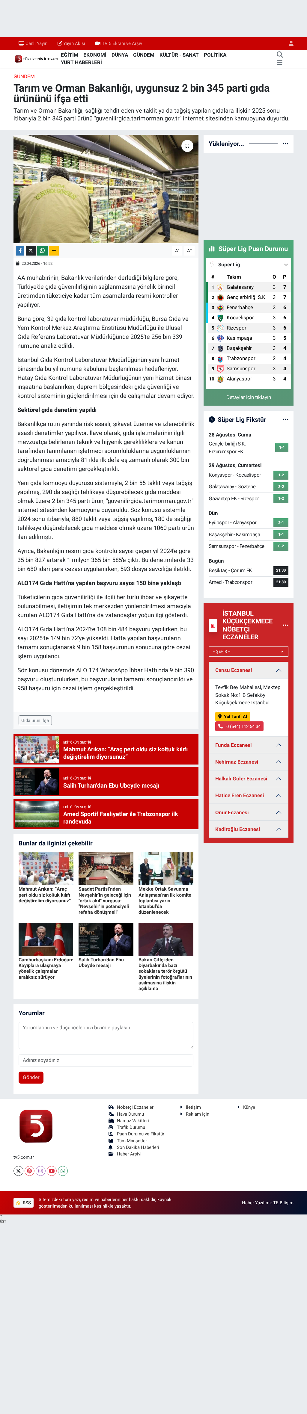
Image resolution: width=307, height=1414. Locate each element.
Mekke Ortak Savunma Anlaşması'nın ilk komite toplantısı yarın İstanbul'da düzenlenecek (165, 900)
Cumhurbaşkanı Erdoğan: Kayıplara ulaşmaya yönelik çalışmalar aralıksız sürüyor (46, 968)
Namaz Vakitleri (133, 1120)
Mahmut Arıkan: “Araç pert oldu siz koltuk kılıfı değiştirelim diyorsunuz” (45, 894)
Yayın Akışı (74, 43)
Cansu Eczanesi (233, 670)
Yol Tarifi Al (235, 716)
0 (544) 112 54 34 (243, 726)
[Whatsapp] (63, 1171)
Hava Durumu (130, 1114)
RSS (26, 1202)
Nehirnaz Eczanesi (236, 762)
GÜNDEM (143, 55)
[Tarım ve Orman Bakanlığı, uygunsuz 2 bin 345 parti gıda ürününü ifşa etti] (105, 189)
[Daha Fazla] (54, 251)
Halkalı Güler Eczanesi (241, 779)
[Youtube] (52, 1171)
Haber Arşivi (129, 1154)
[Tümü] (285, 143)
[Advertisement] (249, 195)
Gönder (31, 1077)
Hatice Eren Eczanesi (239, 795)
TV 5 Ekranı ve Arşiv (122, 43)
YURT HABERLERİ (81, 62)
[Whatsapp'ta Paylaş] (42, 251)
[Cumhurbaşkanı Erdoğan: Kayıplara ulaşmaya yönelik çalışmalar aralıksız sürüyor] (46, 939)
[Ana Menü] (279, 63)
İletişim (193, 1107)
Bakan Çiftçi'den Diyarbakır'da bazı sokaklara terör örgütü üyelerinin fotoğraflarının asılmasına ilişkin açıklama (165, 974)
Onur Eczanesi (232, 812)
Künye (249, 1107)
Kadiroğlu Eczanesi (237, 829)
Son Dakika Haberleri (138, 1147)
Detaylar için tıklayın (248, 397)
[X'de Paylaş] (31, 251)
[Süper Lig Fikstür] (285, 419)
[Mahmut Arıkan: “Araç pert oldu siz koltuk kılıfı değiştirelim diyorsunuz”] (46, 868)
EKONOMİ (94, 55)
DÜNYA (120, 55)
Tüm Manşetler (132, 1140)
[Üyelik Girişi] (289, 43)
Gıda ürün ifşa (35, 720)
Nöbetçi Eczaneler (135, 1107)
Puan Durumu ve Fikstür (140, 1134)
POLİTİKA (215, 55)
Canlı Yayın (36, 43)
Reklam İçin (197, 1114)
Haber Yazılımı (256, 1202)
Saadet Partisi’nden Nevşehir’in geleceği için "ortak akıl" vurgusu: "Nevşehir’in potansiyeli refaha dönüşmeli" (105, 900)
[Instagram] (41, 1171)
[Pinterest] (29, 1171)
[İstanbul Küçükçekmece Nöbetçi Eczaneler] (285, 625)
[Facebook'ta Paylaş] (20, 251)
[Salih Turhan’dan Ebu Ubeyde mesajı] (106, 939)
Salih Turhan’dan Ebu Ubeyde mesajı (101, 962)
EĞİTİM (69, 55)
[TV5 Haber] (35, 58)
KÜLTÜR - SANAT (179, 55)
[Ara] (279, 55)
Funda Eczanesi (233, 745)
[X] (18, 1171)
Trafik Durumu (131, 1127)
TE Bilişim (283, 1202)
